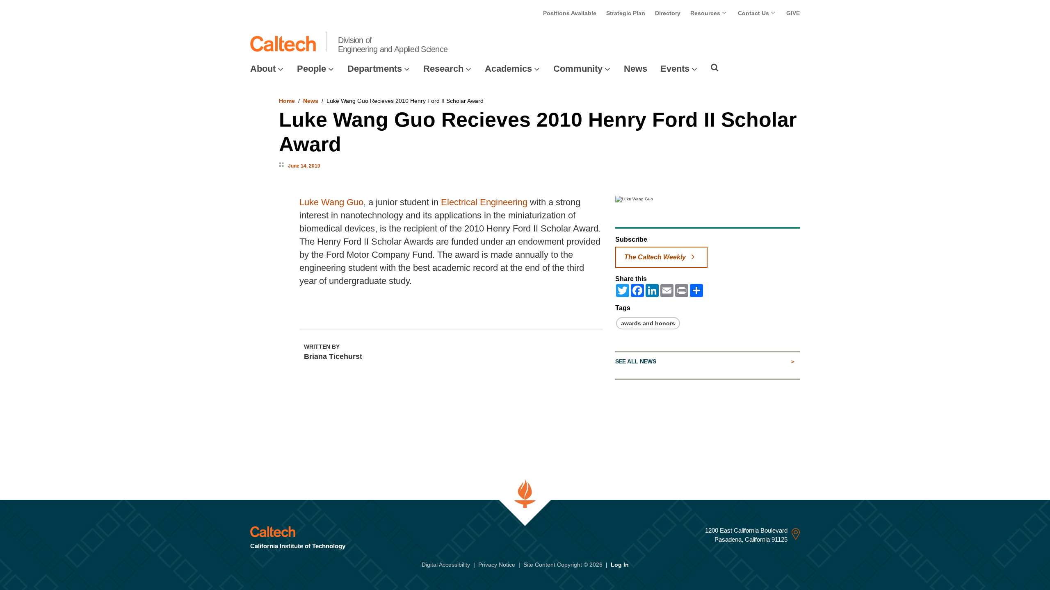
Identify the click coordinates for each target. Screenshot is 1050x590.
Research (443, 69)
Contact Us (754, 13)
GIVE (793, 13)
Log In (620, 564)
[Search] (715, 68)
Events (674, 69)
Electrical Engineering (484, 202)
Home (287, 101)
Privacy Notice (496, 564)
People (311, 69)
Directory (667, 13)
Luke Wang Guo (331, 202)
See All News (635, 361)
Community (578, 69)
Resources (706, 13)
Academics (508, 69)
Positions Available (569, 13)
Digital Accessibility (446, 564)
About (263, 69)
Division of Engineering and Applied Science (393, 45)
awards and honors (648, 323)
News (635, 69)
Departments (374, 69)
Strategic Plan (625, 13)
